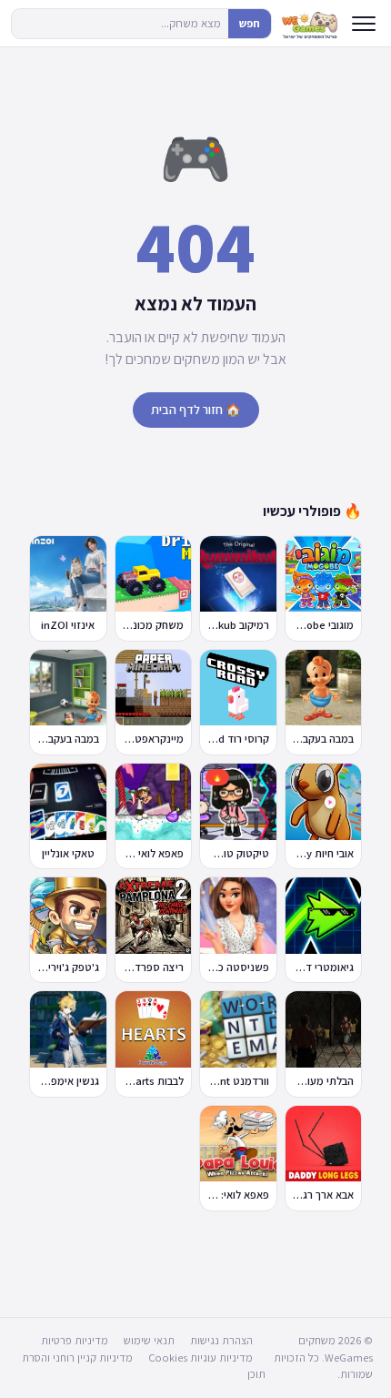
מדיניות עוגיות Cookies (200, 1357)
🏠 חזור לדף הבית (196, 409)
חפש (249, 23)
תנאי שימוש (149, 1340)
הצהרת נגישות (221, 1340)
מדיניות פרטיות (74, 1340)
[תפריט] (363, 23)
